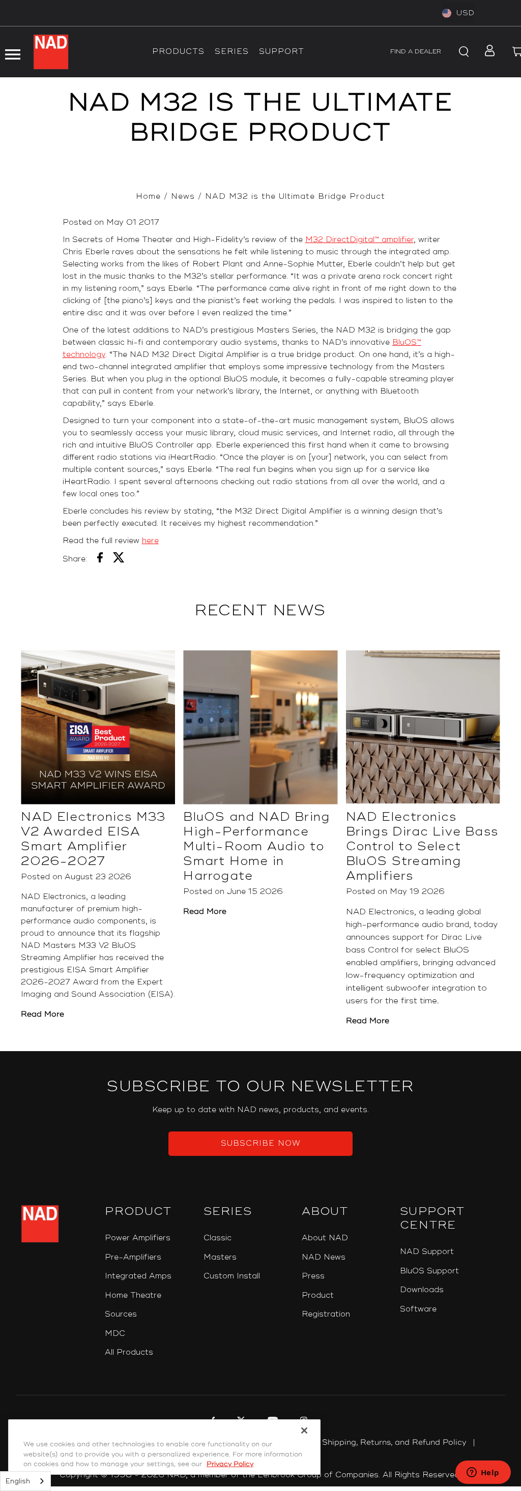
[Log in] (486, 52)
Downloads (422, 1290)
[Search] (462, 52)
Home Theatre (133, 1295)
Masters (220, 1257)
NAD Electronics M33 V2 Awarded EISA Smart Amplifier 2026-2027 (93, 839)
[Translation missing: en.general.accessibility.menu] (12, 52)
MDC (115, 1333)
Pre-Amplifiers (133, 1257)
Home (148, 196)
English (18, 1481)
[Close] (304, 1430)
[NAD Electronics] (51, 52)
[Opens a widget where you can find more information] (483, 1473)
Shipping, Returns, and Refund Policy (394, 1442)
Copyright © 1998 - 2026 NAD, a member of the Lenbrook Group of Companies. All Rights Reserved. (260, 1475)
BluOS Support (429, 1271)
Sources (121, 1314)
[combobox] (25, 1481)
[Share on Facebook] (100, 559)
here (150, 541)
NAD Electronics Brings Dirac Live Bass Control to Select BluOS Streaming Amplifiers (422, 846)
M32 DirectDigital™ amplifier (359, 240)
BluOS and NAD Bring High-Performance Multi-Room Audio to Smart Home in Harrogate (256, 846)
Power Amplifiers (137, 1238)
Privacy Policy (230, 1464)
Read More (42, 1014)
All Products (129, 1352)
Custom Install (232, 1276)
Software (418, 1309)
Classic (217, 1238)
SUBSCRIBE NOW (261, 1143)
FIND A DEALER (415, 51)
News (183, 196)
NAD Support (427, 1252)
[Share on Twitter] (119, 559)
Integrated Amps (138, 1276)
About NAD (325, 1238)
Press (313, 1276)
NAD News (323, 1257)
